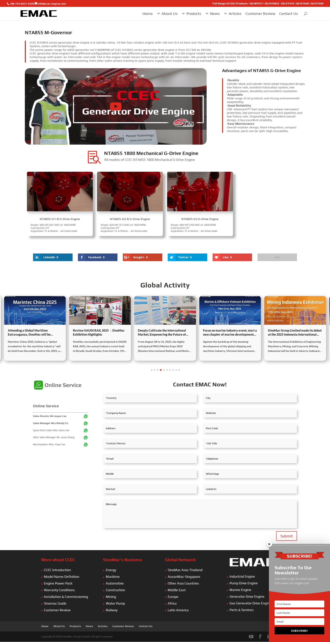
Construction (115, 590)
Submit (286, 536)
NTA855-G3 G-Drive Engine (200, 219)
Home (147, 13)
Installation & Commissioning (66, 597)
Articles (235, 13)
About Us (170, 13)
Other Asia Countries (183, 583)
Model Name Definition (61, 577)
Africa (172, 603)
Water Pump (115, 603)
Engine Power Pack (58, 583)
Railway (111, 610)
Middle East (177, 590)
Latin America (178, 610)
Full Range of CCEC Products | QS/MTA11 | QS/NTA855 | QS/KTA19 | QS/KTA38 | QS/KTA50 (267, 3)
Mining (111, 597)
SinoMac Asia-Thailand (185, 570)
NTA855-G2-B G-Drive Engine (130, 219)
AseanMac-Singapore (184, 577)
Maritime (113, 577)
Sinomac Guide (55, 603)
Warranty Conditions (59, 590)
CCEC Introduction (57, 570)
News (215, 13)
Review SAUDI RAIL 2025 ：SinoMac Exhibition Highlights (33, 332)
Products (193, 13)
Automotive (115, 583)
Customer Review (260, 13)
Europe (173, 597)
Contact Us (288, 13)
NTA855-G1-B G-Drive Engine (60, 219)
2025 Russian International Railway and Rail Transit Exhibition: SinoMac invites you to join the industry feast (293, 333)
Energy (111, 570)
